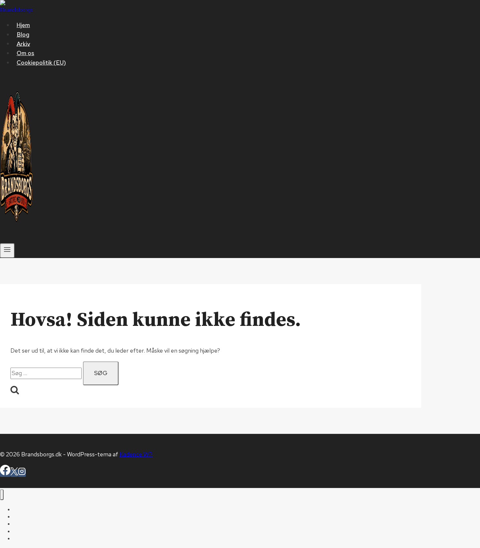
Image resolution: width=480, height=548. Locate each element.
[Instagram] (22, 473)
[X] (14, 473)
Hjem (23, 25)
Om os (25, 53)
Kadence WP (136, 454)
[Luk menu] (2, 494)
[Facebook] (5, 473)
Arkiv (23, 43)
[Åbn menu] (7, 250)
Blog (23, 34)
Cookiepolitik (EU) (41, 62)
